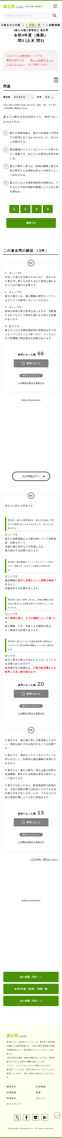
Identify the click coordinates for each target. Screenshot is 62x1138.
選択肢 (7, 97)
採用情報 (11, 1092)
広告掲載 (40, 1086)
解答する (31, 222)
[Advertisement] (31, 935)
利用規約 (11, 1098)
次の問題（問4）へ (31, 1001)
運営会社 (11, 1086)
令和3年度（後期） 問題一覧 (31, 989)
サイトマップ (14, 1104)
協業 (38, 1092)
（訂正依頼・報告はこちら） (15, 108)
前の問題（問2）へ (31, 977)
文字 (39, 97)
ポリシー (40, 1098)
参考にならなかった (31, 375)
